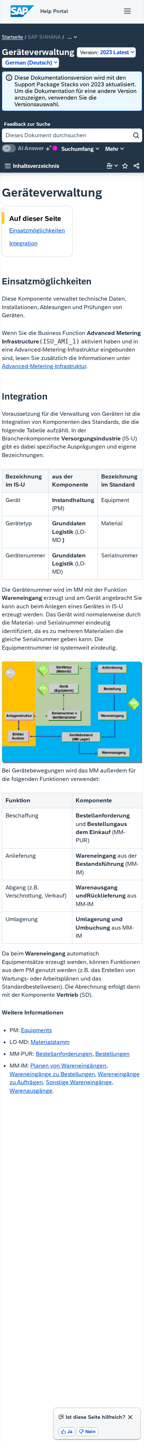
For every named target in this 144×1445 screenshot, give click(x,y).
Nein (87, 1431)
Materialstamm (50, 1042)
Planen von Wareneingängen (68, 1065)
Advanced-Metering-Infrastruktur (44, 366)
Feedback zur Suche (27, 124)
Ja (67, 1431)
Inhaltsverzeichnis (32, 166)
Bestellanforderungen (64, 1054)
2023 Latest (104, 52)
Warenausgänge (31, 1091)
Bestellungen (112, 1054)
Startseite (12, 37)
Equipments (36, 1030)
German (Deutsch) (28, 62)
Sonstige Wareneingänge (79, 1082)
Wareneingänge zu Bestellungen (52, 1074)
